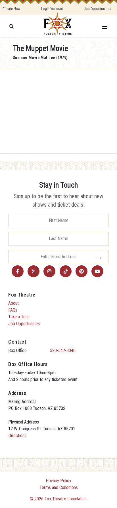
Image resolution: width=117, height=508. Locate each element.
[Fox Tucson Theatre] (58, 26)
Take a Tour (18, 316)
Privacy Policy (58, 480)
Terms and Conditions (58, 487)
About (13, 303)
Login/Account (52, 9)
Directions (17, 435)
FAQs (12, 310)
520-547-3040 (63, 350)
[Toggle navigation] (105, 26)
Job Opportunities (97, 9)
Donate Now (11, 9)
